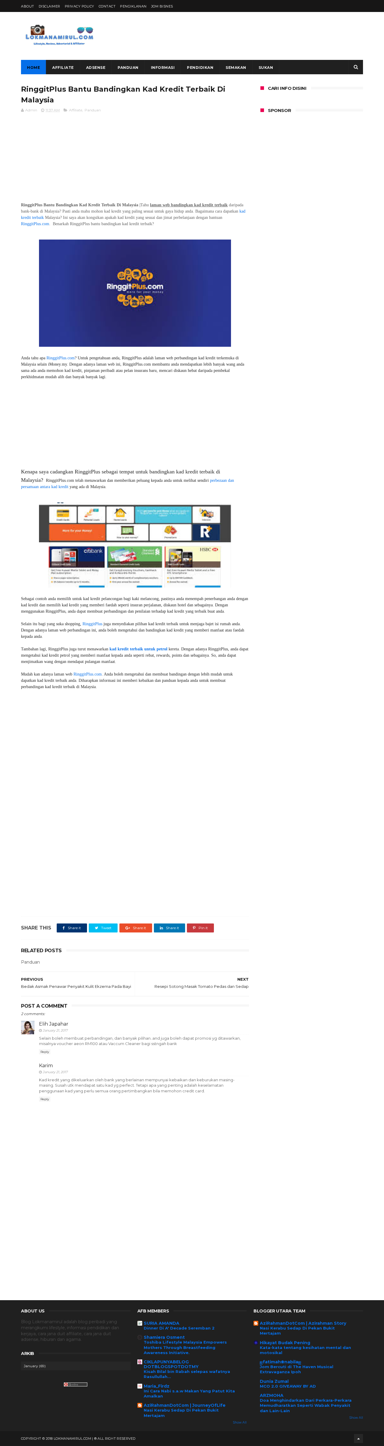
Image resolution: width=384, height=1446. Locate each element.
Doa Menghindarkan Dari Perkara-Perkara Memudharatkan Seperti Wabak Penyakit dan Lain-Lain (306, 1405)
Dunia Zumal (274, 1381)
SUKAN (266, 67)
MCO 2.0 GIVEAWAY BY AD (288, 1386)
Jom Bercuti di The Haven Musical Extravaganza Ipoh (296, 1369)
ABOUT (27, 6)
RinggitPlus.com (35, 224)
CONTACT (107, 6)
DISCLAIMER (49, 6)
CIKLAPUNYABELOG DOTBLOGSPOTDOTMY (171, 1364)
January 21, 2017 (55, 1030)
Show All (240, 1422)
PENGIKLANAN (133, 6)
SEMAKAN (236, 67)
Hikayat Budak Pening (285, 1342)
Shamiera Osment (164, 1337)
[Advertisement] (254, 35)
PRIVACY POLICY (79, 6)
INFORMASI (163, 67)
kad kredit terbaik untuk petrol (139, 649)
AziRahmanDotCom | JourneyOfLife (185, 1405)
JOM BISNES (162, 6)
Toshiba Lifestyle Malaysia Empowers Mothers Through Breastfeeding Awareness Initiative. (185, 1347)
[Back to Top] (358, 1438)
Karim (46, 1065)
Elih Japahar (53, 1024)
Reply (44, 1052)
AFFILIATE (63, 67)
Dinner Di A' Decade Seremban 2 (179, 1328)
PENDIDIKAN (200, 67)
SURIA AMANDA (161, 1323)
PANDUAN (128, 67)
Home (33, 67)
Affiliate (75, 110)
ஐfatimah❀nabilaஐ (280, 1362)
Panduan (93, 110)
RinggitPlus (92, 624)
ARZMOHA (272, 1395)
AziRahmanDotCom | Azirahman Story (303, 1323)
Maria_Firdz (157, 1386)
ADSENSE (96, 67)
